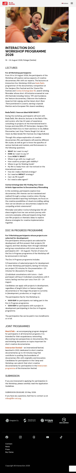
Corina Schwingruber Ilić (26, 91)
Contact (8, 444)
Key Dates (9, 452)
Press (7, 449)
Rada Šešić (39, 83)
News (7, 446)
